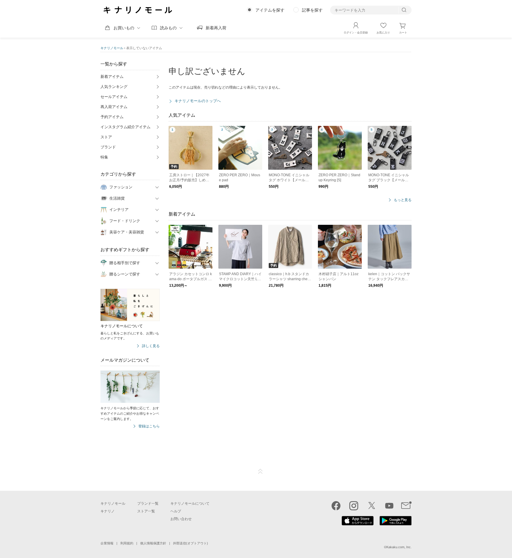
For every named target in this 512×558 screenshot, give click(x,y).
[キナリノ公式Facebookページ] (336, 506)
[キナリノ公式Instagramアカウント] (354, 506)
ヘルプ (175, 511)
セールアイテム (113, 96)
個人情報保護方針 (153, 543)
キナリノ (107, 511)
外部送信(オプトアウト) (190, 543)
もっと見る (403, 200)
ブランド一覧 (148, 503)
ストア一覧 (146, 511)
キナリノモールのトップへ (198, 101)
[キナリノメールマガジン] (406, 506)
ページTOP (260, 471)
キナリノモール (111, 48)
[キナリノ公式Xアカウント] (371, 506)
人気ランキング (113, 86)
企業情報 (106, 543)
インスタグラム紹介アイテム (125, 127)
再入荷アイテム (113, 107)
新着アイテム (112, 76)
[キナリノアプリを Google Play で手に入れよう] (396, 524)
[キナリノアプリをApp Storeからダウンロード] (358, 524)
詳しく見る (151, 346)
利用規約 (126, 543)
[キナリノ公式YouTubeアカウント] (389, 506)
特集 (104, 157)
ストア (106, 137)
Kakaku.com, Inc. (399, 547)
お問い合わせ (181, 519)
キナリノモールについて (189, 503)
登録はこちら (149, 426)
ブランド (108, 147)
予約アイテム (112, 117)
